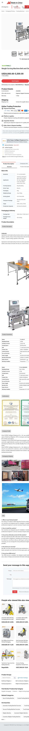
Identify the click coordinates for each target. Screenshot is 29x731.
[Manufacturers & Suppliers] (14, 2)
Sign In (4, 156)
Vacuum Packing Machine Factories (11, 709)
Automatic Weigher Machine (21, 713)
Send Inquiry (15, 81)
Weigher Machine (7, 713)
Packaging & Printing (10, 11)
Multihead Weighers (6, 681)
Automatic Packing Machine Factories (12, 705)
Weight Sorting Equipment (22, 683)
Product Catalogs (23, 677)
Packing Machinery (20, 11)
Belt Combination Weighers (22, 681)
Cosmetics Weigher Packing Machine (11, 716)
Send (15, 591)
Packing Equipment (6, 683)
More (3, 719)
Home (3, 11)
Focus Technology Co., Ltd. (19, 725)
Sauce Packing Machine (8, 698)
